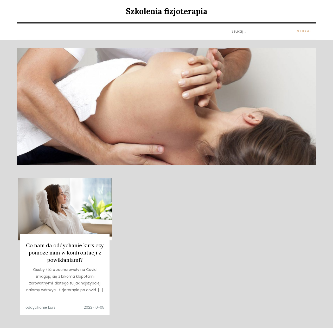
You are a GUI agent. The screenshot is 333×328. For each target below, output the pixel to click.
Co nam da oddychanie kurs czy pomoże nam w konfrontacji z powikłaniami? (65, 252)
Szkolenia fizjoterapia (166, 11)
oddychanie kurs (40, 307)
